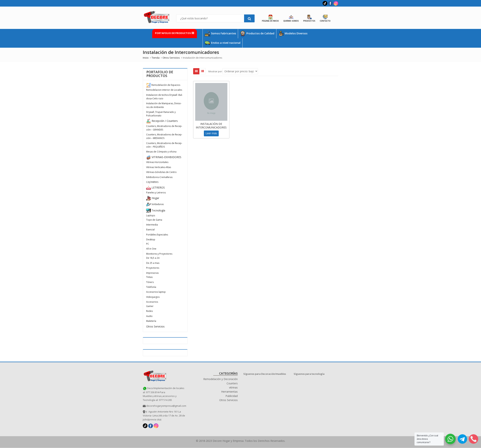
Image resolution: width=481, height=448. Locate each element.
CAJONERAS (152, 182)
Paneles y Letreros (156, 192)
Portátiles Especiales (157, 234)
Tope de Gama (154, 219)
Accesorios (152, 301)
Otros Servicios (155, 326)
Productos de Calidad (260, 33)
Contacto (325, 21)
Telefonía (151, 287)
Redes (149, 311)
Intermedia (152, 224)
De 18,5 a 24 (152, 257)
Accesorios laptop (156, 291)
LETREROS (158, 187)
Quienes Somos (291, 21)
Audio (149, 316)
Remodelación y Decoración (220, 379)
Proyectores (152, 267)
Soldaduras (157, 204)
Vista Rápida (213, 123)
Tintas (149, 277)
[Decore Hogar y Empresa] (155, 375)
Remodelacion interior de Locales (164, 89)
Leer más (211, 133)
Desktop (150, 239)
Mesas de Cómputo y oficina (161, 151)
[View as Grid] (196, 71)
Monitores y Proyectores (159, 253)
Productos (309, 21)
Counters (232, 383)
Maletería (151, 321)
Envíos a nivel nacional (225, 42)
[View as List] (202, 71)
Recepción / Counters (164, 121)
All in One (151, 248)
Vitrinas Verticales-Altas (158, 167)
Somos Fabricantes (223, 33)
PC (147, 243)
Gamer (150, 306)
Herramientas (229, 391)
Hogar (155, 198)
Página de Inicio (270, 21)
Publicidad (231, 396)
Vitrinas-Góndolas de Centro (161, 172)
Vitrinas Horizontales (157, 162)
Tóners (150, 282)
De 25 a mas (152, 263)
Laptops (150, 215)
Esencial (150, 229)
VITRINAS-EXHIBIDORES (166, 157)
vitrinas (233, 387)
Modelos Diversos (295, 33)
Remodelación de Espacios (165, 85)
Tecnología (158, 210)
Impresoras (152, 273)
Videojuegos (153, 297)
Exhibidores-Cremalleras (159, 177)
